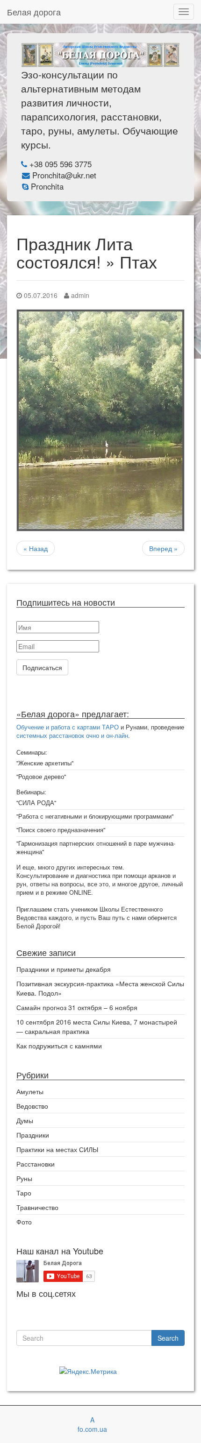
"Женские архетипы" (44, 763)
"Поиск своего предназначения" (60, 830)
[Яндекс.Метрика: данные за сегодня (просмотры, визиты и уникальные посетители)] (88, 1371)
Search (168, 1338)
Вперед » (163, 548)
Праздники (32, 1134)
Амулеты (29, 1091)
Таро (23, 1192)
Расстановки (35, 1163)
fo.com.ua (92, 1429)
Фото (24, 1221)
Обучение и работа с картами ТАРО (67, 727)
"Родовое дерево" (41, 776)
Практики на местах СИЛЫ (57, 1149)
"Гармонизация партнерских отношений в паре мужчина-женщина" (95, 847)
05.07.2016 (39, 295)
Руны (24, 1178)
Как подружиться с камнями (59, 1045)
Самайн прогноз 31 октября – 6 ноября (76, 1007)
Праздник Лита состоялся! (74, 252)
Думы (24, 1120)
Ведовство (32, 1106)
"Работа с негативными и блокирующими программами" (94, 816)
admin (79, 295)
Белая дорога (34, 12)
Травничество (37, 1207)
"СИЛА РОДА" (36, 803)
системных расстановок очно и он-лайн (72, 735)
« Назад (35, 548)
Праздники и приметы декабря (63, 969)
